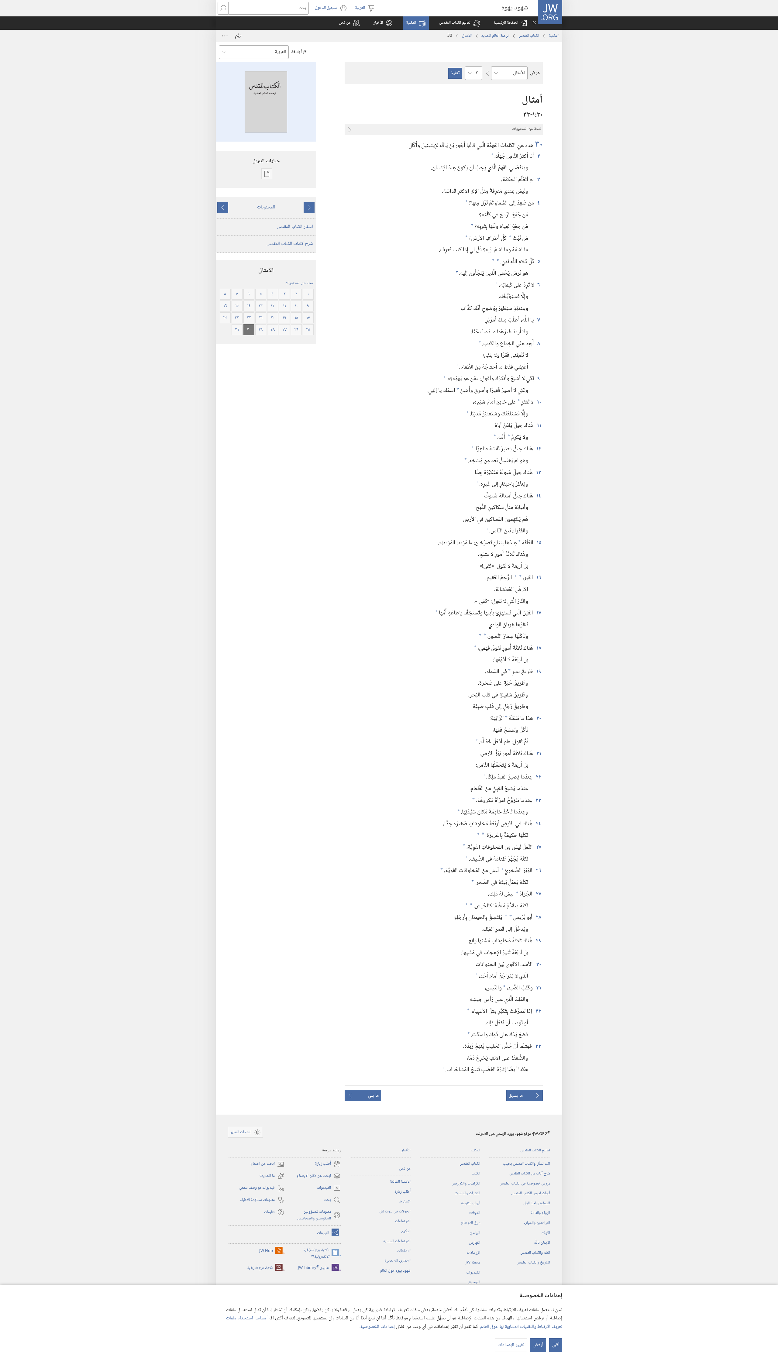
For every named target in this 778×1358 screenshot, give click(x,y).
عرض (535, 73)
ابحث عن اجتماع (267, 1163)
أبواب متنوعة (470, 1203)
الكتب (476, 1173)
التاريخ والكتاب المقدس (533, 1262)
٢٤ (538, 824)
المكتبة (554, 36)
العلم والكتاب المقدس (535, 1253)
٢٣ (538, 800)
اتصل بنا (405, 1201)
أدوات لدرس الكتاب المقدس (530, 1193)
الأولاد (546, 1233)
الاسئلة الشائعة (400, 1181)
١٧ (538, 613)
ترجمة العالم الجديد (495, 36)
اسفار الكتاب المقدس (295, 227)
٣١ (538, 988)
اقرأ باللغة (299, 52)
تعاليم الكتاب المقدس (535, 1150)
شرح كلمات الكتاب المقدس (290, 244)
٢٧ (538, 894)
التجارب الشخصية (397, 1261)
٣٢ (538, 1011)
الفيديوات (473, 1272)
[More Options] (224, 36)
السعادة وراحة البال (536, 1203)
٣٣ (538, 1046)
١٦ (538, 578)
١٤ (538, 496)
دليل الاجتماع (470, 1223)
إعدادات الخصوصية (377, 1327)
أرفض (538, 1345)
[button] (459, 23)
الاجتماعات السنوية (397, 1241)
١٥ (538, 543)
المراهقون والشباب (537, 1223)
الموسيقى (473, 1282)
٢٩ (538, 941)
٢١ (538, 754)
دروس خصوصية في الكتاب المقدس (525, 1183)
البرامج (475, 1233)
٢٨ (538, 917)
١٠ (538, 402)
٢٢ (538, 777)
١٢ (538, 449)
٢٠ (538, 718)
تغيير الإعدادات (510, 1345)
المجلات (474, 1213)
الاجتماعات (403, 1221)
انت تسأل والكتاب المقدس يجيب (526, 1163)
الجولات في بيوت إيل (395, 1211)
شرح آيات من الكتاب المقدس (529, 1173)
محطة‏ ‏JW (473, 1262)
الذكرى (406, 1231)
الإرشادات (473, 1253)
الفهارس (474, 1242)
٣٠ (539, 145)
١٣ (538, 473)
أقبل (555, 1345)
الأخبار (406, 1150)
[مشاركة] (238, 36)
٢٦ (538, 871)
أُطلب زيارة (403, 1191)
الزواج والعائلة (540, 1213)
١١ (538, 425)
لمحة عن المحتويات (299, 283)
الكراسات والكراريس (466, 1183)
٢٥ (538, 847)
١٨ (538, 648)
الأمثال (467, 36)
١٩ (538, 672)
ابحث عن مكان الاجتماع (319, 1176)
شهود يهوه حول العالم (395, 1270)
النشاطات (404, 1251)
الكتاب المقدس (528, 36)
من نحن (405, 1168)
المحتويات (266, 207)
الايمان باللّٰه (542, 1242)
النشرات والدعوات (467, 1193)
